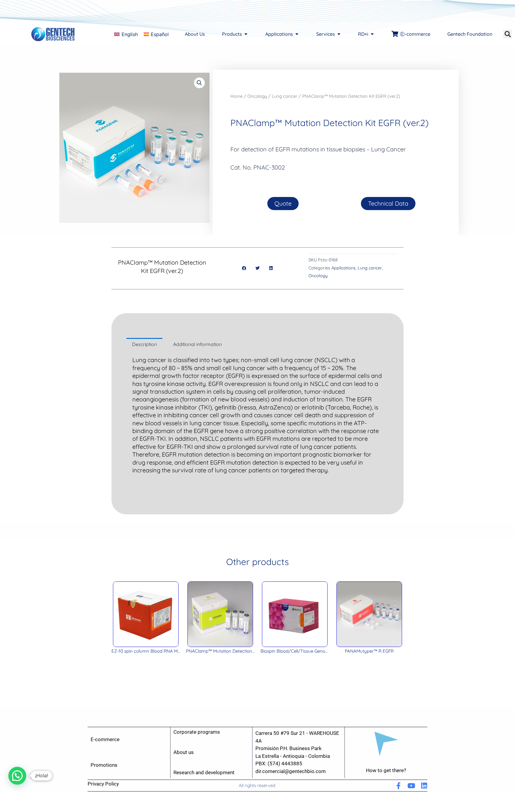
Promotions (104, 765)
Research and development (204, 772)
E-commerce (105, 739)
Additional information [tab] (197, 344)
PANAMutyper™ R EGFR (369, 651)
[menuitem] (125, 34)
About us (183, 752)
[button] (507, 34)
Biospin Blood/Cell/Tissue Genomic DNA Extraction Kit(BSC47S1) (326, 651)
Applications (343, 268)
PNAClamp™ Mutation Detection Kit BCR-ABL (232, 651)
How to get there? (386, 770)
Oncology (257, 96)
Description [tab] (144, 344)
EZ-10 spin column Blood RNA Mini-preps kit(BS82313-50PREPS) (176, 651)
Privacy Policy (103, 784)
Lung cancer (284, 96)
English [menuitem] (130, 34)
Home (236, 96)
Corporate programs (196, 732)
